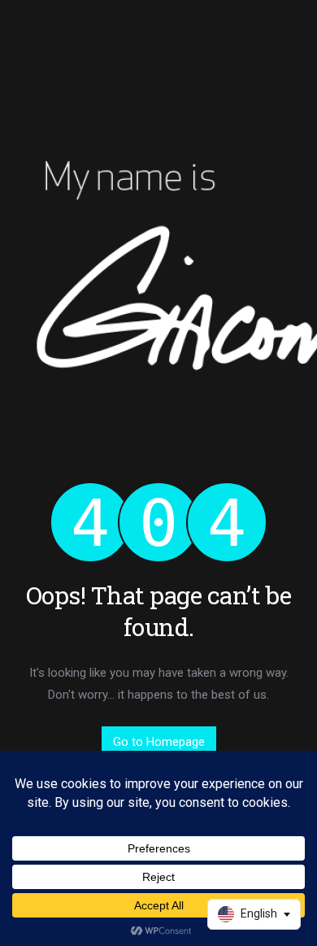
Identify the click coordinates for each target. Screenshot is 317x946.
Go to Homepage (159, 742)
